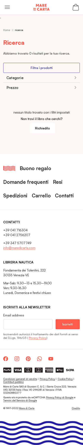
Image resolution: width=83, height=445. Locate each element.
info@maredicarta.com (19, 248)
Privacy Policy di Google (59, 397)
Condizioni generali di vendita (20, 378)
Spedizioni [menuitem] (15, 195)
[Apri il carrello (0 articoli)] (76, 7)
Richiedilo (42, 128)
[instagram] (17, 358)
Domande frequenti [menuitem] (26, 182)
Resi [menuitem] (57, 182)
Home (6, 29)
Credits (76, 408)
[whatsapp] (39, 358)
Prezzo (12, 87)
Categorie (14, 77)
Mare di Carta (26, 408)
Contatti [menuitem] (64, 195)
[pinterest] (28, 358)
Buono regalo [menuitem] (35, 168)
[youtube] (50, 358)
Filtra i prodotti (42, 68)
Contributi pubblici (13, 381)
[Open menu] (7, 7)
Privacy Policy (38, 337)
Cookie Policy (65, 378)
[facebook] (5, 358)
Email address (13, 315)
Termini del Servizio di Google (20, 400)
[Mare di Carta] (41, 7)
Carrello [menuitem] (41, 195)
